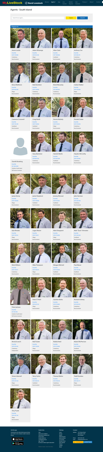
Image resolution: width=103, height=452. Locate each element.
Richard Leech (16, 342)
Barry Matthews (17, 85)
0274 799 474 (36, 269)
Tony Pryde (15, 411)
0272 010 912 (77, 304)
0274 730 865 (15, 200)
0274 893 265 (36, 158)
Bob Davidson (37, 85)
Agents (53, 2)
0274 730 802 (77, 158)
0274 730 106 (56, 200)
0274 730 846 (77, 89)
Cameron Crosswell (18, 119)
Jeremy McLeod (58, 196)
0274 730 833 (56, 124)
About (91, 2)
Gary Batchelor (37, 154)
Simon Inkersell (17, 376)
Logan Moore (37, 230)
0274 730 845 (36, 346)
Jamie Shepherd (38, 196)
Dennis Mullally (58, 119)
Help (39, 432)
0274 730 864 (36, 124)
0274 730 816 (77, 346)
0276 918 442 (15, 346)
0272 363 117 (77, 381)
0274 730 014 (15, 235)
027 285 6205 (15, 166)
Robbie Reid (57, 342)
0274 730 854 (77, 124)
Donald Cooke (78, 119)
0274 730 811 (36, 235)
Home (60, 432)
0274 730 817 (15, 269)
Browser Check (62, 441)
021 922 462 (15, 312)
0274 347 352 (36, 304)
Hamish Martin (58, 154)
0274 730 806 (36, 89)
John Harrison (78, 196)
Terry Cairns (36, 376)
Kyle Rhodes (16, 230)
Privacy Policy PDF (42, 438)
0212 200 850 (56, 89)
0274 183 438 (36, 55)
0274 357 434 (15, 381)
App (59, 2)
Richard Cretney (79, 299)
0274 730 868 (56, 346)
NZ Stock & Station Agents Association (46, 442)
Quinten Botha (58, 299)
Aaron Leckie (16, 50)
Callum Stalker (78, 85)
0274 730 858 (56, 269)
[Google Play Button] (18, 443)
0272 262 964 (77, 200)
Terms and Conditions (43, 433)
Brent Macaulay (58, 85)
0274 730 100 (77, 269)
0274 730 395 (15, 124)
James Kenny (16, 196)
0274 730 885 (56, 304)
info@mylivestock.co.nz (83, 439)
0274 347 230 (15, 415)
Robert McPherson (80, 342)
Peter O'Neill (37, 299)
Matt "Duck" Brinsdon (81, 230)
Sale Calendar (77, 3)
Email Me (14, 53)
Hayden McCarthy (80, 154)
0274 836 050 (15, 89)
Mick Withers (16, 265)
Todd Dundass (78, 376)
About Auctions (62, 438)
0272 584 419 (36, 381)
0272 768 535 (56, 381)
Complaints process (42, 439)
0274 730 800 (36, 200)
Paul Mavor (77, 265)
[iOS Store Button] (17, 438)
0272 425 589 (56, 158)
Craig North (36, 119)
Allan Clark (56, 50)
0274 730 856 (56, 235)
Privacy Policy (41, 436)
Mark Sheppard (58, 230)
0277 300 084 (56, 55)
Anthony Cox (78, 50)
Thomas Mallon (58, 376)
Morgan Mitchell (58, 265)
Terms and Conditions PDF (43, 435)
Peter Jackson (16, 307)
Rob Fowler (36, 342)
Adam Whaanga (38, 50)
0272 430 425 (77, 235)
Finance (84, 2)
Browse (47, 2)
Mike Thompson (38, 265)
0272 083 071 (77, 55)
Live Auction (65, 3)
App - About (41, 441)
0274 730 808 (15, 55)
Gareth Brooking (17, 161)
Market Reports (71, 3)
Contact (98, 2)
